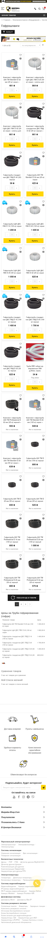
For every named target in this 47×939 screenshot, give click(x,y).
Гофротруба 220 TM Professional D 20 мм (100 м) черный (35, 539)
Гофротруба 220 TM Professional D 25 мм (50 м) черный (12, 580)
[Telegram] (28, 796)
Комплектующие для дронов (12, 866)
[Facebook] (18, 796)
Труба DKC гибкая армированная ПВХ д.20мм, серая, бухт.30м (35, 368)
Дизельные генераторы (22, 877)
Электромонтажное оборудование (26, 20)
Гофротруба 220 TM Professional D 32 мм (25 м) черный (35, 580)
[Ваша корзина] (44, 9)
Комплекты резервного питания (13, 908)
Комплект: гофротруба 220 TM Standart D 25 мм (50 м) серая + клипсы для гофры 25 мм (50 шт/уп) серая (12, 460)
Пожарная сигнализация (11, 855)
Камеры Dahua (35, 891)
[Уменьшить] (7, 90)
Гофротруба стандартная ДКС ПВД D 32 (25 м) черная (12, 368)
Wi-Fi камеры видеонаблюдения (14, 891)
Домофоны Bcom (8, 899)
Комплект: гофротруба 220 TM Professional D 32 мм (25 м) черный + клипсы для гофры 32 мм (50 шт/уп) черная (12, 420)
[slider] (23, 1)
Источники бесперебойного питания (15, 910)
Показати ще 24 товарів (26, 598)
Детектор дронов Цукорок (11, 864)
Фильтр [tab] (9, 32)
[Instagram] (23, 796)
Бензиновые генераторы (11, 880)
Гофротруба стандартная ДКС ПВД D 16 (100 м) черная (12, 319)
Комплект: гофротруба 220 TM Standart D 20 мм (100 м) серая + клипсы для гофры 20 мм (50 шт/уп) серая (35, 420)
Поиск (39, 9)
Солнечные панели (9, 906)
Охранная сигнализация (10, 853)
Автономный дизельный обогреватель (16, 922)
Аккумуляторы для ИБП (27, 917)
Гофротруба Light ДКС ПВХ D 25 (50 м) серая (12, 271)
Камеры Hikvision (8, 893)
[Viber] (32, 796)
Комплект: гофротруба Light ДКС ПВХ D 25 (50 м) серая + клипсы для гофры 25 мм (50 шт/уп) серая (35, 79)
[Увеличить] (16, 90)
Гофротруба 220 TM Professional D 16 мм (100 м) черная (12, 539)
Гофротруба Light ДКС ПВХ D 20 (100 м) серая (35, 225)
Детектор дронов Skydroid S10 (32, 862)
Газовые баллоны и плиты (32, 920)
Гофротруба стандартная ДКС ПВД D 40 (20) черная (12, 177)
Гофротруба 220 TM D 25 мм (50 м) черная (12, 500)
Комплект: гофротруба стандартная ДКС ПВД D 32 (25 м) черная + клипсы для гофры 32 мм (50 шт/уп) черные (35, 128)
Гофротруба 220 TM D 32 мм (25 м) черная (35, 500)
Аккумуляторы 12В (8, 917)
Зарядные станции (37, 906)
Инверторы (23, 906)
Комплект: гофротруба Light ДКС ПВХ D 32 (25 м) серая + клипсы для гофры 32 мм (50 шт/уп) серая (12, 128)
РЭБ (16, 862)
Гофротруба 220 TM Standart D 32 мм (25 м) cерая (35, 177)
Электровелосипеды (26, 844)
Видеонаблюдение (8, 886)
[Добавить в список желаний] (20, 55)
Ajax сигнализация (30, 853)
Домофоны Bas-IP (24, 899)
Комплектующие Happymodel (12, 869)
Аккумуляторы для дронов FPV (13, 871)
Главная (7, 20)
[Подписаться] (43, 787)
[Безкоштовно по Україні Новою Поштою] (4, 202)
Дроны (3, 862)
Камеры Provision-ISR (25, 893)
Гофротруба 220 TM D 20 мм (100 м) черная (35, 459)
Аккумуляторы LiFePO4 (10, 920)
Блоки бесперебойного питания (13, 913)
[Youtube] (14, 796)
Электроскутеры (7, 846)
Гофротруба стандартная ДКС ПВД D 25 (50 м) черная (18, 650)
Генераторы (6, 877)
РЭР (10, 862)
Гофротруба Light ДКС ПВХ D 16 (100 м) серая (12, 225)
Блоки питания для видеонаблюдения (16, 915)
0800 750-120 (35, 9)
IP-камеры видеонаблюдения (12, 888)
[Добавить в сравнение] (20, 58)
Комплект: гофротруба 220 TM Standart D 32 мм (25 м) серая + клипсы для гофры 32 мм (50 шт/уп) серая (12, 79)
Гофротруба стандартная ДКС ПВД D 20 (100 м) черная (35, 319)
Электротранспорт (8, 844)
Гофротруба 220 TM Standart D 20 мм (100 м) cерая (17, 625)
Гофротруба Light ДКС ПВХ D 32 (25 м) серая (35, 271)
